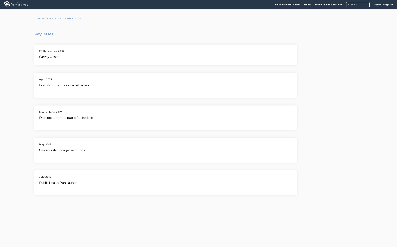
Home (41, 18)
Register (388, 4)
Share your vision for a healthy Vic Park (63, 18)
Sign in (377, 4)
